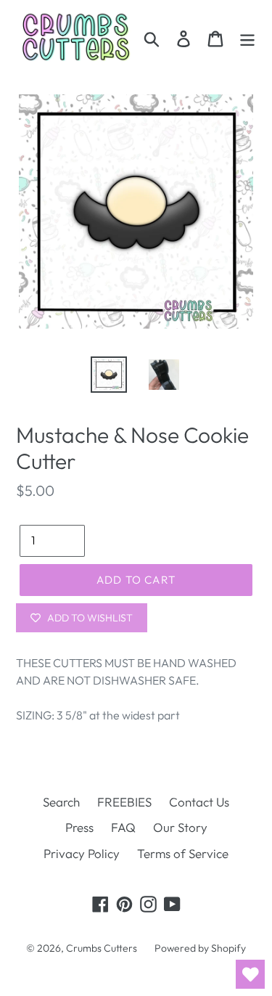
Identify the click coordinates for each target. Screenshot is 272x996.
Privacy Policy (82, 853)
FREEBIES (124, 801)
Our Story (180, 827)
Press (79, 827)
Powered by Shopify (200, 948)
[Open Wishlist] (250, 974)
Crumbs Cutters (101, 948)
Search (61, 801)
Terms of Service (182, 853)
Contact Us (199, 801)
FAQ (123, 827)
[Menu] (247, 37)
